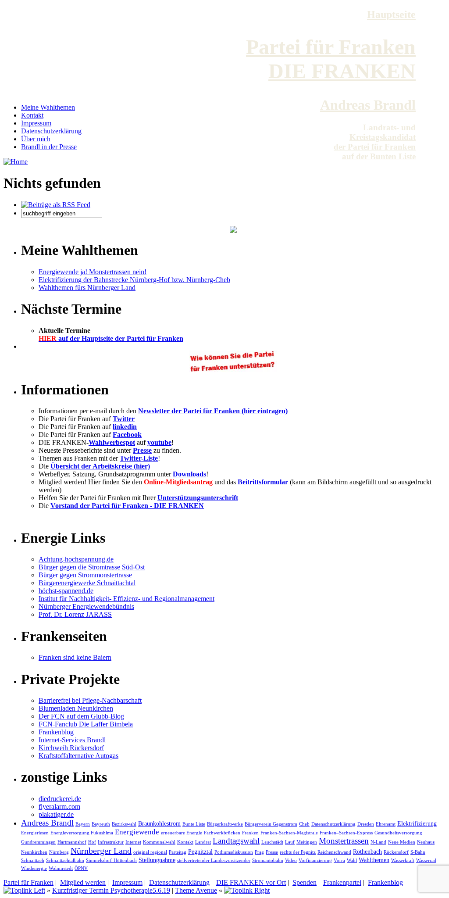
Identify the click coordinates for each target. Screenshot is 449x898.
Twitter (124, 418)
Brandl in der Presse (49, 146)
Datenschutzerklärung (51, 131)
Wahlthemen (374, 859)
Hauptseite (391, 14)
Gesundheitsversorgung (398, 832)
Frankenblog (56, 732)
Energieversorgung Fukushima (81, 832)
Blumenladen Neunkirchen (76, 708)
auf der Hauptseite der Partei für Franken (111, 338)
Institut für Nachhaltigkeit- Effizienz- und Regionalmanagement (126, 598)
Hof (92, 841)
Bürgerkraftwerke (225, 823)
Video (291, 860)
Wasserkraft (402, 860)
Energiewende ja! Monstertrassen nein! (92, 271)
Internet (133, 841)
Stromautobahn (267, 860)
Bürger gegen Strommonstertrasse (85, 575)
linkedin (125, 426)
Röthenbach (367, 851)
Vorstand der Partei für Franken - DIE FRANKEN (127, 505)
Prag (259, 852)
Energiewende (137, 832)
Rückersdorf (396, 852)
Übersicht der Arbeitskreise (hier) (100, 466)
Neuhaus (426, 841)
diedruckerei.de (60, 798)
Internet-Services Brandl (72, 740)
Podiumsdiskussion (233, 852)
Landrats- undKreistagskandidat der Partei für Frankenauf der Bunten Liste (375, 142)
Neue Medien (401, 841)
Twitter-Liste (139, 458)
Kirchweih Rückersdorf (71, 747)
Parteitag (177, 852)
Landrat (203, 841)
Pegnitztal (200, 851)
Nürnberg (59, 852)
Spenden (304, 882)
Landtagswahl (236, 841)
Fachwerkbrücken (222, 832)
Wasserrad (426, 860)
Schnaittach (32, 860)
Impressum (36, 123)
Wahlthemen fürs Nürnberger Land (87, 287)
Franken (250, 832)
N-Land (378, 841)
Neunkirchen (34, 852)
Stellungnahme (157, 859)
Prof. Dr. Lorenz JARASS (75, 614)
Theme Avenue (196, 890)
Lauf (290, 841)
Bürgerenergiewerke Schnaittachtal (87, 583)
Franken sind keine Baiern (75, 657)
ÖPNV (81, 868)
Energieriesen (35, 832)
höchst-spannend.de (66, 590)
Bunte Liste (193, 823)
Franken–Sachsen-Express (346, 832)
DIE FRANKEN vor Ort (251, 882)
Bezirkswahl (124, 823)
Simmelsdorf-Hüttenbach (111, 860)
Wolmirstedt (61, 868)
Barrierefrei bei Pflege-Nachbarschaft (90, 700)
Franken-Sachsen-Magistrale (289, 832)
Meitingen (306, 841)
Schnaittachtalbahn (65, 860)
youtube (159, 442)
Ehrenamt (386, 823)
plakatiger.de (56, 814)
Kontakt (32, 115)
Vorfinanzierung (315, 860)
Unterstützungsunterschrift (197, 497)
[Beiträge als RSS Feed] (55, 204)
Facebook (127, 434)
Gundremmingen (38, 841)
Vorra (339, 860)
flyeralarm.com (59, 806)
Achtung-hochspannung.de (76, 559)
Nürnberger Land (101, 850)
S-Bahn (417, 852)
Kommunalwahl (159, 841)
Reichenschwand (334, 852)
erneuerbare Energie (181, 832)
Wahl (352, 860)
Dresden (365, 823)
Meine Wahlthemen (48, 107)
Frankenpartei (342, 882)
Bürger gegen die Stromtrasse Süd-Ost (92, 567)
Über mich (35, 139)
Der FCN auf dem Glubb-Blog (81, 716)
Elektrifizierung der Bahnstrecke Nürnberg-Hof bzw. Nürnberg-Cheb (134, 279)
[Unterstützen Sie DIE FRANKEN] (233, 370)
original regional (150, 852)
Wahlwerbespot (112, 442)
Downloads (189, 474)
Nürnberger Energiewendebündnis (86, 606)
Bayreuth (101, 823)
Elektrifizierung (417, 823)
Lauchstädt (272, 841)
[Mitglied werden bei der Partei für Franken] (233, 230)
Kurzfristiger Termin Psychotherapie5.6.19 (111, 890)
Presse (142, 450)
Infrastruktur (111, 841)
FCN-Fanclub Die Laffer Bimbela (86, 724)
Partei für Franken (28, 882)
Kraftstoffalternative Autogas (78, 755)
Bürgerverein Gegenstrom (271, 823)
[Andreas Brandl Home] (16, 161)
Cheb (304, 823)
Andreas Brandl (368, 105)
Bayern (82, 823)
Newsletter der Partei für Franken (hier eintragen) (213, 411)
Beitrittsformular (263, 482)
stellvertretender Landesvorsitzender (213, 860)
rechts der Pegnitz (298, 852)
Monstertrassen (344, 841)
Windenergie (34, 868)
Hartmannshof (71, 841)
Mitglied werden (83, 882)
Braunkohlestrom (159, 823)
